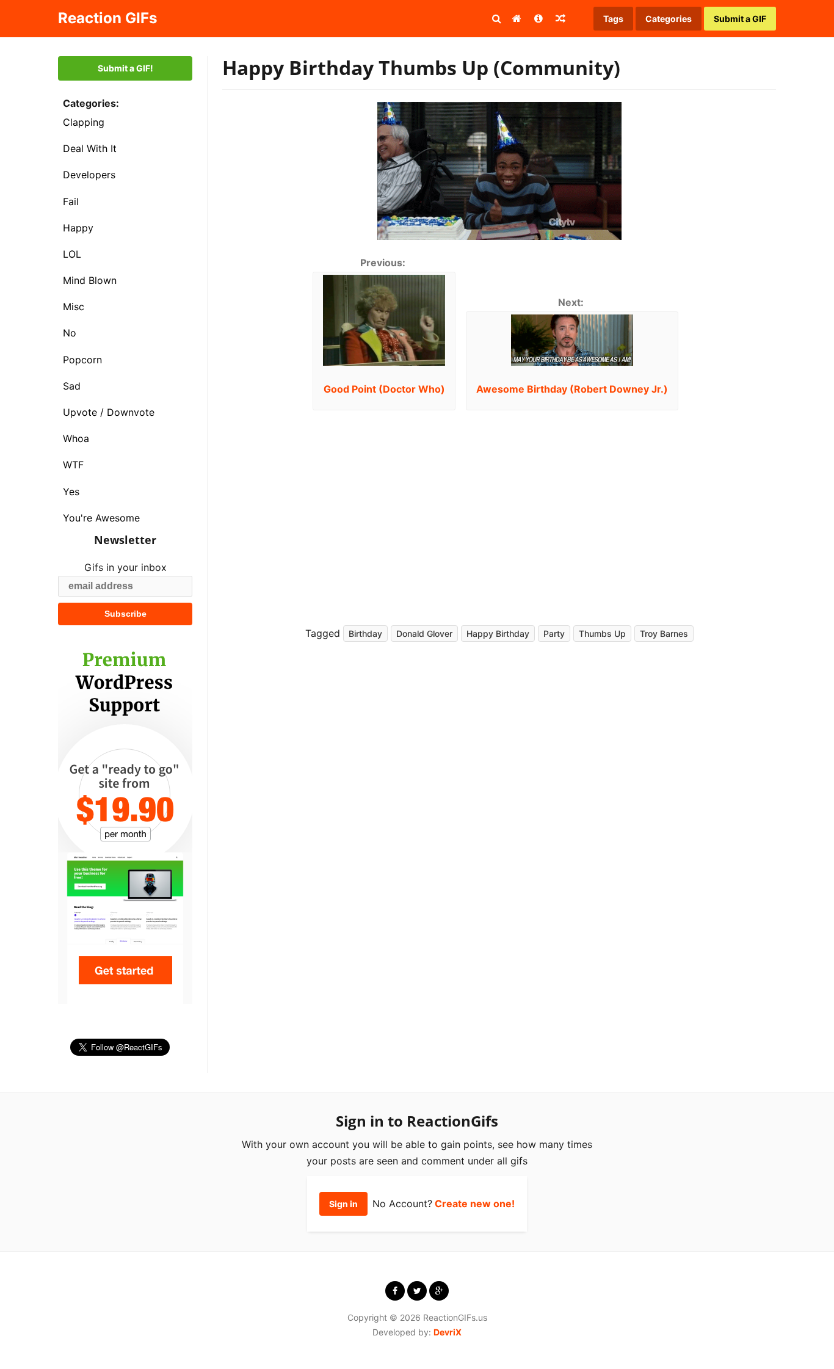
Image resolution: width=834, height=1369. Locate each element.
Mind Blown (90, 280)
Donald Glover (424, 633)
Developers (89, 175)
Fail (71, 201)
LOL (72, 254)
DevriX (447, 1332)
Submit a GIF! (125, 68)
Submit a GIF (740, 18)
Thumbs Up (602, 633)
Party (554, 633)
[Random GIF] (560, 18)
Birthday (365, 633)
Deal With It (90, 148)
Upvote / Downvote (108, 412)
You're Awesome (101, 518)
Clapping (83, 122)
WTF (73, 465)
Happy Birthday (497, 633)
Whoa (76, 438)
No (69, 333)
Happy (78, 228)
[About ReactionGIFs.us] (538, 18)
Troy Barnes (664, 633)
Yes (71, 491)
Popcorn (82, 360)
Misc (73, 306)
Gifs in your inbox (125, 567)
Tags (613, 18)
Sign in (343, 1204)
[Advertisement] (630, 508)
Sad (72, 386)
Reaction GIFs (107, 18)
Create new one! (475, 1203)
